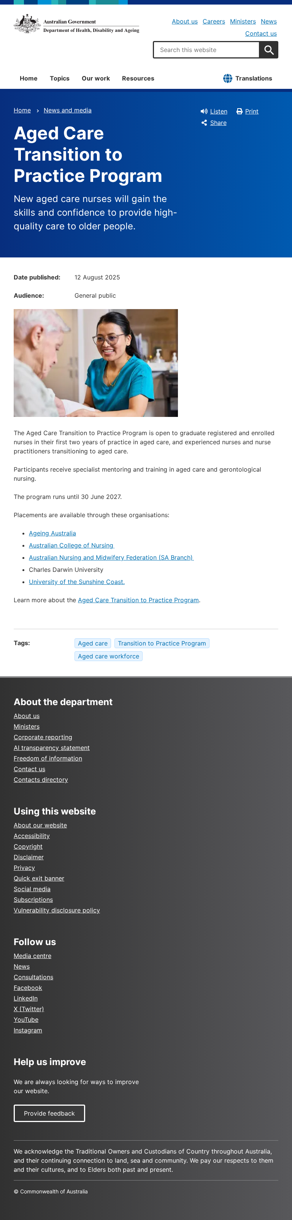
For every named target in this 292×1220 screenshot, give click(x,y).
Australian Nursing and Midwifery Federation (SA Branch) (111, 557)
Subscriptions (33, 899)
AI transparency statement (52, 747)
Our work (96, 78)
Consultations (33, 977)
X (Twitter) (29, 1009)
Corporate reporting (43, 737)
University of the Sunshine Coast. (77, 582)
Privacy (24, 867)
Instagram (28, 1030)
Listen (218, 111)
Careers (214, 21)
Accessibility (32, 836)
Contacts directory (41, 779)
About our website (40, 825)
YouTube (26, 1019)
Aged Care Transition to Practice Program (138, 600)
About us (185, 21)
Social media (32, 889)
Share (218, 122)
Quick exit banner (39, 878)
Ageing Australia (52, 533)
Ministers (243, 21)
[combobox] (206, 49)
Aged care (93, 643)
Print (252, 111)
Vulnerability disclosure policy (57, 910)
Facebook (28, 987)
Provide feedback (49, 1113)
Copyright (28, 846)
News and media (68, 110)
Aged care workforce (108, 656)
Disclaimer (29, 857)
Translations (253, 78)
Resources (138, 78)
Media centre (32, 956)
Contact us (261, 33)
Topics (60, 78)
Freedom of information (48, 758)
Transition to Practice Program (162, 643)
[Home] (76, 23)
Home (29, 78)
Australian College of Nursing (71, 545)
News (269, 21)
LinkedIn (26, 998)
